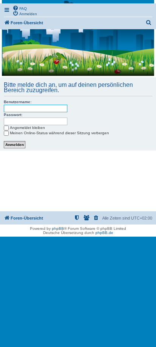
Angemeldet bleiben (27, 128)
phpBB (58, 228)
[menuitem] (19, 8)
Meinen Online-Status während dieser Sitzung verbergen (59, 133)
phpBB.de (104, 233)
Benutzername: (17, 102)
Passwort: (13, 115)
